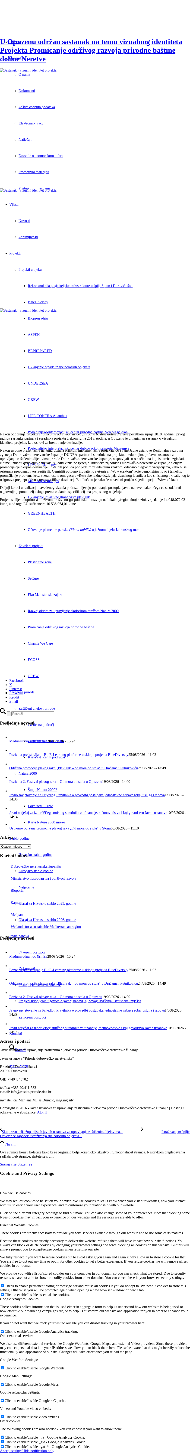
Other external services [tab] (16, 1336)
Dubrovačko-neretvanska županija (36, 866)
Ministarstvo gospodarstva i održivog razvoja (43, 878)
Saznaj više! (9, 1164)
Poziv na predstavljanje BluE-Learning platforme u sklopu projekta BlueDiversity (68, 755)
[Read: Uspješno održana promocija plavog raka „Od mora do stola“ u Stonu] (12, 824)
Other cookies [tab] (10, 1421)
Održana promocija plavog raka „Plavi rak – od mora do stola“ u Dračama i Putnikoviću (73, 768)
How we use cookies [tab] (15, 1193)
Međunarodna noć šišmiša (28, 741)
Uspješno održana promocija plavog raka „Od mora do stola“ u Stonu (60, 828)
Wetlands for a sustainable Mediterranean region (46, 927)
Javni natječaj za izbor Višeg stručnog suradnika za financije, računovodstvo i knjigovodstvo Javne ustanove (88, 813)
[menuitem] (104, 1001)
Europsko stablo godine (36, 871)
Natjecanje (26, 887)
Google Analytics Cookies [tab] (19, 1299)
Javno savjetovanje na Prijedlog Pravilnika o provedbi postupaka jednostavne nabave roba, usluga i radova (87, 795)
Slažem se (25, 1164)
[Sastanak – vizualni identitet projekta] (95, 128)
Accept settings (11, 1451)
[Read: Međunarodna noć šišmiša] (13, 737)
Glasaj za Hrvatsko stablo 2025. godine (47, 903)
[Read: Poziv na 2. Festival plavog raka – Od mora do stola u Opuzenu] (13, 777)
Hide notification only (38, 1451)
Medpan (17, 915)
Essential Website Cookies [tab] (19, 1225)
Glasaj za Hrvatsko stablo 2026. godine (47, 920)
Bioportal (17, 890)
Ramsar (16, 902)
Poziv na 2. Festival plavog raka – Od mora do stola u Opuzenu (55, 782)
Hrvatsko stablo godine (35, 855)
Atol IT (42, 1112)
